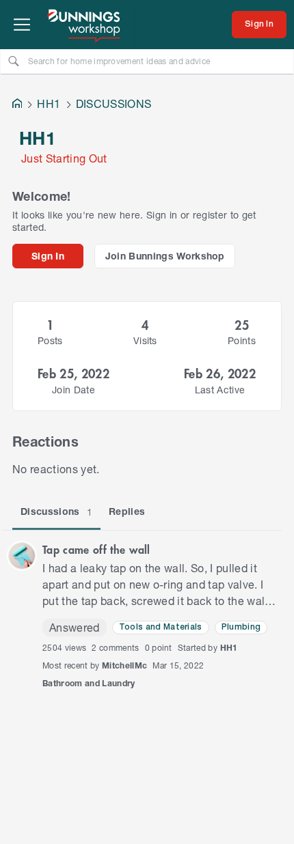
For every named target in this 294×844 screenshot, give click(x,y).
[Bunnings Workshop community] (85, 24)
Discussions (56, 511)
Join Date (73, 389)
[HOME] (17, 105)
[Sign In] (259, 24)
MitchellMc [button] (124, 665)
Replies (127, 511)
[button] (22, 555)
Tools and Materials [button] (160, 627)
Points (242, 340)
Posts (50, 340)
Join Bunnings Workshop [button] (165, 256)
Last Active (220, 389)
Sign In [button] (47, 256)
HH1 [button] (229, 648)
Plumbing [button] (241, 627)
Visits (145, 340)
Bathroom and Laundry (88, 683)
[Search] (13, 61)
